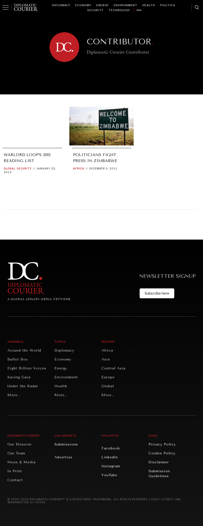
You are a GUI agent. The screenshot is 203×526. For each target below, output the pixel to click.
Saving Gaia (18, 377)
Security (95, 10)
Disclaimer (159, 462)
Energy (102, 5)
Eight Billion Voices (26, 368)
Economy (83, 5)
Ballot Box (17, 359)
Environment (125, 5)
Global (10, 168)
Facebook (111, 448)
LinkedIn (110, 457)
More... (14, 395)
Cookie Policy (162, 453)
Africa (78, 168)
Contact (15, 480)
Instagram (111, 466)
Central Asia (114, 368)
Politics (167, 5)
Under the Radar (22, 386)
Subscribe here (157, 293)
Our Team (16, 453)
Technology (119, 10)
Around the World (24, 350)
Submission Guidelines (159, 473)
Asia (106, 359)
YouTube (109, 475)
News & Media (21, 462)
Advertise (63, 457)
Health (148, 5)
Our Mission (19, 444)
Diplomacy (61, 5)
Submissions (66, 444)
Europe (108, 377)
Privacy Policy (162, 444)
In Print (14, 471)
